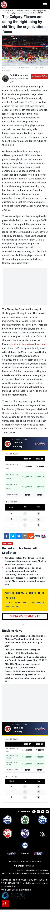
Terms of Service (22, 873)
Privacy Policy (8, 873)
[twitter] (13, 536)
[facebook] (6, 536)
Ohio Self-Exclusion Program (16, 889)
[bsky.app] (19, 536)
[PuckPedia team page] (43, 536)
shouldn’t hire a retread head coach (28, 344)
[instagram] (38, 811)
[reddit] (31, 536)
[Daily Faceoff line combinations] (37, 536)
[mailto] (25, 536)
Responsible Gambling (39, 873)
